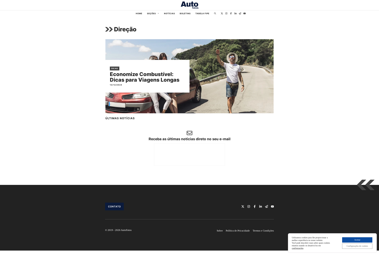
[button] (215, 13)
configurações (297, 248)
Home (139, 13)
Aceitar (357, 240)
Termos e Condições (263, 230)
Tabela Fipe (202, 13)
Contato (114, 206)
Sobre (220, 230)
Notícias (169, 13)
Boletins (185, 13)
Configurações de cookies (357, 246)
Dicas (114, 68)
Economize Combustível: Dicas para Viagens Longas (144, 77)
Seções (151, 13)
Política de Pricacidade (238, 230)
